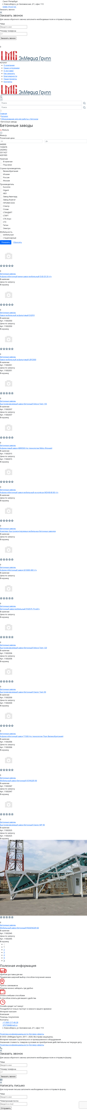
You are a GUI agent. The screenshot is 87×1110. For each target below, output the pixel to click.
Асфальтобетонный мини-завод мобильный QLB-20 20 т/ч (26, 276)
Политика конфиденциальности (14, 1034)
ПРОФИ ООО (9, 203)
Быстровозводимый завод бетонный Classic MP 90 (22, 825)
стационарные (9, 238)
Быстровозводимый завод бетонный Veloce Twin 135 (23, 404)
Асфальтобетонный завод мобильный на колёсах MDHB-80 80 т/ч (29, 492)
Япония (6, 180)
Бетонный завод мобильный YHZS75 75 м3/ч (20, 609)
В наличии (7, 161)
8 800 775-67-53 (9, 7)
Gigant (6, 190)
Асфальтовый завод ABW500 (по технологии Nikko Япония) (26, 448)
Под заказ (7, 165)
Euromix (6, 187)
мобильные (8, 234)
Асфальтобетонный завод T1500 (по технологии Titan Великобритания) (31, 736)
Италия (6, 174)
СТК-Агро (7, 219)
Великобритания (10, 171)
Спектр (6, 206)
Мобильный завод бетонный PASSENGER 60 (19, 928)
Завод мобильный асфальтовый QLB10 (17, 315)
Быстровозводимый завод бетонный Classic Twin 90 (23, 692)
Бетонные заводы (8, 274)
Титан (5, 225)
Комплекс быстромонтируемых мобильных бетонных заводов (28, 531)
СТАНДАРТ (7, 212)
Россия (6, 177)
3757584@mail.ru (9, 1025)
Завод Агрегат (9, 199)
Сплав (5, 209)
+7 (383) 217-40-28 (10, 1022)
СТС (4, 222)
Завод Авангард (10, 196)
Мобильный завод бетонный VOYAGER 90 (18, 780)
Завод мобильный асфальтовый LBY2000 (18, 359)
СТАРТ (5, 215)
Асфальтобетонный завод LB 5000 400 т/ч (18, 570)
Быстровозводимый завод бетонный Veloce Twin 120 (23, 648)
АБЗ (4, 193)
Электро (6, 228)
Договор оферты (36, 1034)
